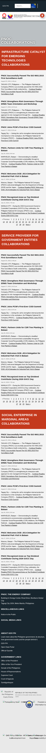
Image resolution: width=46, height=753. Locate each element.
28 (20, 225)
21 (26, 222)
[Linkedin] (9, 625)
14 (4, 222)
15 (7, 222)
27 (17, 225)
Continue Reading (21, 91)
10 (33, 219)
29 (23, 225)
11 (36, 219)
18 (16, 222)
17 (13, 222)
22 (29, 222)
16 (10, 222)
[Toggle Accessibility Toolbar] (42, 15)
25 (39, 222)
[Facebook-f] (3, 625)
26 (42, 222)
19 (20, 222)
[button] (23, 2)
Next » (28, 225)
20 (23, 222)
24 (36, 222)
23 (32, 222)
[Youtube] (14, 625)
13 (42, 219)
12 (39, 219)
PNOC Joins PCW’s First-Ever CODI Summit (21, 127)
